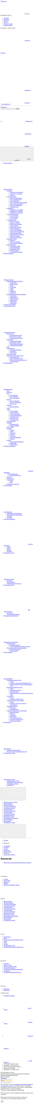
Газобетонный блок (15, 475)
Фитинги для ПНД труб (16, 699)
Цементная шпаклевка (16, 345)
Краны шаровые (14, 712)
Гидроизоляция (8, 485)
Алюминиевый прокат (16, 252)
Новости (6, 21)
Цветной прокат (11, 244)
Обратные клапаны (15, 721)
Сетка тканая (13, 218)
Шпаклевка (10, 339)
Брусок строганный (15, 402)
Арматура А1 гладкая (16, 193)
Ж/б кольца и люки (9, 585)
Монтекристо (13, 300)
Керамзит (9, 551)
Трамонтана (13, 303)
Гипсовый (13, 351)
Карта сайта (7, 880)
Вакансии (6, 882)
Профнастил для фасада (16, 212)
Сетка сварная (14, 215)
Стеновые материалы (9, 446)
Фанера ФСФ (13, 444)
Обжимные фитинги (15, 690)
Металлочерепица (9, 253)
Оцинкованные (14, 709)
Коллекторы (13, 716)
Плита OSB (10, 427)
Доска (8, 409)
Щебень (9, 550)
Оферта (6, 883)
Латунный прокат (15, 247)
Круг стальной (14, 225)
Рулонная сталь (14, 207)
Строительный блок (12, 474)
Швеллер (12, 240)
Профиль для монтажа (13, 484)
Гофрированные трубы (13, 781)
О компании (7, 846)
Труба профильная (15, 228)
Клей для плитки (11, 354)
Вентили (12, 713)
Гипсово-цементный (15, 350)
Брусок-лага (13, 404)
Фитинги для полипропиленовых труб (20, 683)
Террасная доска (14, 420)
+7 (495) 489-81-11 (5, 104)
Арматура (9, 191)
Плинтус (12, 434)
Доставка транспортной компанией (13, 969)
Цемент (9, 547)
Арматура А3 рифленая (16, 192)
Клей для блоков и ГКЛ (16, 358)
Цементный (13, 352)
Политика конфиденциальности (12, 972)
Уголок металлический (16, 243)
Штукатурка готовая (15, 336)
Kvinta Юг (13, 293)
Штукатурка (10, 334)
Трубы (12, 681)
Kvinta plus (13, 287)
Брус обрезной (14, 396)
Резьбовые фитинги (12, 706)
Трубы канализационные (13, 750)
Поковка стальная (15, 236)
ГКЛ (11, 481)
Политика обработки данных (12, 885)
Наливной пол (11, 348)
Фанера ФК (13, 443)
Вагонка (9, 405)
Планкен (9, 422)
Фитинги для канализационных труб (17, 751)
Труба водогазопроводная (17, 231)
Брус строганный (14, 398)
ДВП (8, 408)
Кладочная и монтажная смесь (15, 355)
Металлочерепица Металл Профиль (16, 294)
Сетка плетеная (14, 217)
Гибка (5, 942)
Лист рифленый (14, 201)
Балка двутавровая (15, 241)
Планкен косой (14, 424)
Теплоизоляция (11, 643)
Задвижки (12, 715)
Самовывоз (7, 970)
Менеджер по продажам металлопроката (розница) (17, 862)
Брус (8, 393)
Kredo (11, 285)
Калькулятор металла (9, 854)
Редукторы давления (15, 718)
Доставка (6, 18)
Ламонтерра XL (14, 298)
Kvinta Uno (13, 291)
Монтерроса (13, 301)
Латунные (13, 707)
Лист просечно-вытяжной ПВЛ (18, 202)
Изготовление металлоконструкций (13, 939)
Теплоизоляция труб (9, 945)
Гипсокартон (10, 479)
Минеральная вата (15, 645)
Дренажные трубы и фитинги (15, 782)
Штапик (12, 438)
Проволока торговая (15, 227)
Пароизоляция (14, 651)
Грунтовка (10, 580)
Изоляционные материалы (11, 615)
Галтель (12, 430)
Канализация (7, 722)
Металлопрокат (8, 163)
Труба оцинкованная (15, 233)
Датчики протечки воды (16, 719)
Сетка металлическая (12, 214)
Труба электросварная (16, 230)
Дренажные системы (9, 753)
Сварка (6, 944)
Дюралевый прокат (15, 246)
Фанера (9, 440)
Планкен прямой (14, 425)
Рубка (5, 941)
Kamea (12, 290)
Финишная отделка (9, 553)
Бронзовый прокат (15, 249)
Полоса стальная (14, 221)
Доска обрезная (14, 412)
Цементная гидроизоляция (14, 513)
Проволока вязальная (16, 224)
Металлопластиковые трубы (14, 687)
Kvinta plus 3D (14, 284)
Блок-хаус (9, 392)
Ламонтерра (13, 295)
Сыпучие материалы (9, 519)
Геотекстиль (10, 785)
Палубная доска (14, 417)
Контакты (6, 19)
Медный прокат (14, 250)
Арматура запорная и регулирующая (17, 710)
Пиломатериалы (8, 363)
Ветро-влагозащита (15, 649)
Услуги (6, 22)
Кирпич (9, 476)
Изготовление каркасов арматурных (13, 947)
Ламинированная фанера (17, 441)
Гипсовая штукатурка (16, 335)
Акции (6, 849)
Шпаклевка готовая (15, 342)
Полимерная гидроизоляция (14, 515)
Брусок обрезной (14, 401)
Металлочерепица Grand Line (15, 281)
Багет (8, 390)
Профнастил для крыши (16, 209)
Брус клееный (14, 395)
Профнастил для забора (16, 211)
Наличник (13, 433)
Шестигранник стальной (16, 234)
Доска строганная (15, 414)
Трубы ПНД (10, 696)
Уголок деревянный (15, 437)
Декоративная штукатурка (14, 583)
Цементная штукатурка (16, 338)
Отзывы (6, 879)
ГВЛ (11, 482)
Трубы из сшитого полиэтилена (15, 700)
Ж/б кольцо (10, 613)
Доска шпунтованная (16, 415)
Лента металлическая (16, 237)
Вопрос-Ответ (7, 851)
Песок (8, 548)
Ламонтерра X (14, 297)
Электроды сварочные (10, 304)
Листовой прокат (11, 196)
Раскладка (13, 436)
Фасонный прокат (12, 239)
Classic (12, 288)
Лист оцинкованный (15, 199)
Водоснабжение (8, 652)
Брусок (9, 399)
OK (2, 1101)
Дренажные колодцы (12, 784)
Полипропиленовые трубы (14, 680)
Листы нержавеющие (16, 205)
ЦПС (8, 347)
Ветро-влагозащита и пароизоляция (16, 648)
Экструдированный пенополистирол (20, 646)
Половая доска (14, 418)
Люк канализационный (13, 614)
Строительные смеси (9, 306)
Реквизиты (7, 850)
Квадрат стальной (15, 223)
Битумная (9, 517)
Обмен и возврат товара (10, 966)
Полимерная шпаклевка (16, 344)
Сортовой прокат (11, 220)
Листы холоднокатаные (16, 204)
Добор (12, 431)
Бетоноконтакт (11, 582)
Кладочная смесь (14, 357)
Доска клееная (14, 411)
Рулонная (9, 516)
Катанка (12, 195)
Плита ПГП (10, 478)
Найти (17, 108)
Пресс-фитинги (14, 691)
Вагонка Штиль (14, 406)
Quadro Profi (13, 282)
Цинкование (7, 937)
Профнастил (10, 208)
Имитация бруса (11, 421)
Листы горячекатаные (16, 198)
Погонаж (9, 428)
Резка (5, 938)
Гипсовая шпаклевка (15, 341)
